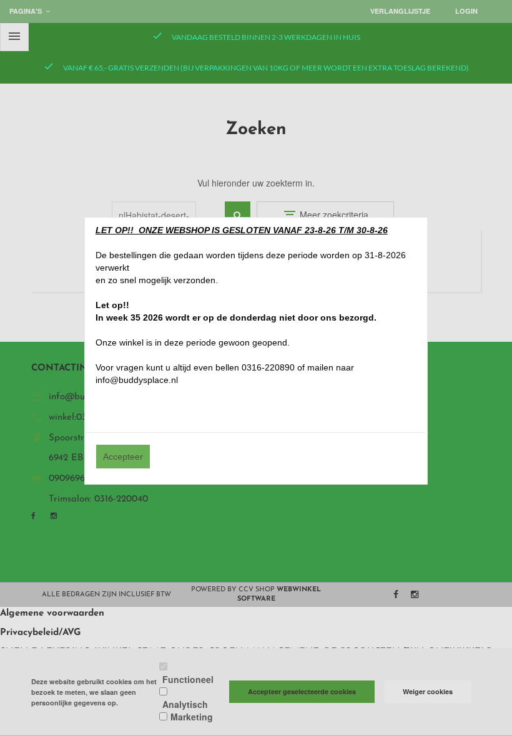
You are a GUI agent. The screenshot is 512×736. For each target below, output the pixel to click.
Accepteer (123, 457)
